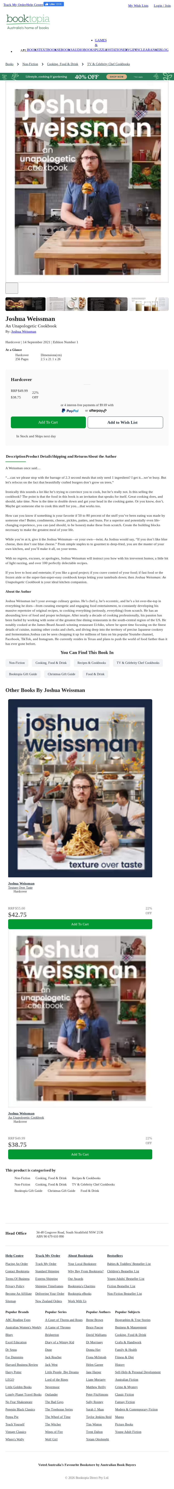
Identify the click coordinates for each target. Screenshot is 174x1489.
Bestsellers (115, 1255)
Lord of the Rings (56, 1379)
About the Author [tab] (102, 456)
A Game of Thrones (57, 1327)
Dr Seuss (11, 1350)
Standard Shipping (47, 1271)
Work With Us (77, 1301)
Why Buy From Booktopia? (86, 1271)
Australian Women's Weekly (23, 1327)
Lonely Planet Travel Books (23, 1394)
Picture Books (124, 1424)
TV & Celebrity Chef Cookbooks (93, 1184)
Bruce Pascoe (94, 1327)
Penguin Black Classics (20, 1409)
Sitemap (10, 1301)
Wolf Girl (51, 1439)
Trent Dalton (94, 1432)
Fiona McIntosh (96, 1357)
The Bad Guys (54, 1402)
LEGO (9, 1379)
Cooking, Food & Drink (51, 1178)
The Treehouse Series (59, 1409)
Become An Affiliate (18, 1293)
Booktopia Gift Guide (28, 1191)
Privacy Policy (14, 1286)
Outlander (51, 1394)
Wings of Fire (54, 1432)
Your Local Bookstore (82, 1264)
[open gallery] (11, 288)
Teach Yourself (14, 1424)
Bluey (9, 1335)
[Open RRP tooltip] (30, 390)
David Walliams (96, 1335)
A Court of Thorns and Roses (63, 1320)
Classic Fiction (124, 1394)
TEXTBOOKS (49, 50)
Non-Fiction (22, 1178)
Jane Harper (93, 1372)
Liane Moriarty (96, 1379)
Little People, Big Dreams (62, 1372)
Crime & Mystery (126, 1387)
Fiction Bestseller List (121, 1286)
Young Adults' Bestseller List (125, 1279)
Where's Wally (14, 1439)
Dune (48, 1350)
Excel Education (16, 1342)
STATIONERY (119, 50)
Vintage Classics (15, 1432)
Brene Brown (94, 1320)
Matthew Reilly (96, 1387)
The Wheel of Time (57, 1417)
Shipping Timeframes (49, 1286)
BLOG (164, 50)
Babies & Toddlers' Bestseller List (129, 1264)
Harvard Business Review (21, 1364)
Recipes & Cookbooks (86, 1178)
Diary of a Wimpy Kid (59, 1342)
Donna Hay (93, 1350)
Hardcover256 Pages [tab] (22, 357)
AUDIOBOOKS (83, 50)
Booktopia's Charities (81, 1286)
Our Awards (75, 1279)
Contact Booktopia (17, 1271)
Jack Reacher (53, 1357)
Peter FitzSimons (97, 1394)
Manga (119, 1417)
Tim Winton (94, 1424)
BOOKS (33, 50)
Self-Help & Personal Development (138, 1372)
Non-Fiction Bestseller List (124, 1293)
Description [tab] (15, 456)
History (120, 1364)
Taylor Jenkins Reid (98, 1417)
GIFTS (134, 50)
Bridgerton (52, 1335)
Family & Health (126, 1350)
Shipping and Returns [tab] (70, 456)
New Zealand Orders (48, 1301)
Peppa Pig (11, 1417)
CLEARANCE (149, 50)
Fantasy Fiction (125, 1402)
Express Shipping (46, 1279)
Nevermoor (52, 1387)
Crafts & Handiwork (128, 1342)
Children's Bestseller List (123, 1271)
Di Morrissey (94, 1342)
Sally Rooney (94, 1402)
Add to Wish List (122, 422)
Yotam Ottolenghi (97, 1439)
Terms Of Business (17, 1279)
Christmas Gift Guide (61, 1191)
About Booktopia (80, 1255)
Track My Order (14, 5)
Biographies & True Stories (132, 1320)
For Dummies (14, 1357)
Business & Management (131, 1327)
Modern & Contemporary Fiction (136, 1409)
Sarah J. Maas (95, 1409)
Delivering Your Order (49, 1293)
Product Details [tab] (39, 456)
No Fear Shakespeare (18, 1402)
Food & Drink (90, 1191)
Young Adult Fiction (128, 1432)
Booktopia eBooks (79, 1293)
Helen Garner (94, 1364)
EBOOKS (65, 50)
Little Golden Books (18, 1387)
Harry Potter (13, 1372)
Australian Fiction (126, 1379)
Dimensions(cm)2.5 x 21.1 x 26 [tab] (51, 357)
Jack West (51, 1364)
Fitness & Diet (124, 1357)
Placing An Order (16, 1264)
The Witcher (53, 1424)
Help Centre (34, 5)
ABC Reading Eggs (17, 1320)
